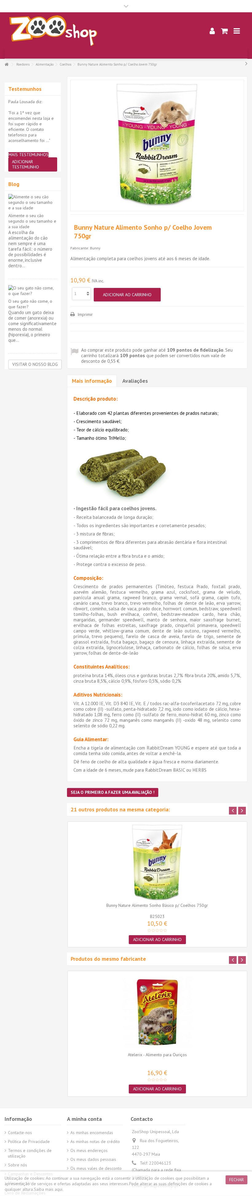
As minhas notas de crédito (95, 1141)
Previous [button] (233, 810)
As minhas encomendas (91, 1132)
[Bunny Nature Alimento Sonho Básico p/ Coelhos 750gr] (157, 863)
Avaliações (135, 380)
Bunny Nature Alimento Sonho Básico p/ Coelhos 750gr (157, 905)
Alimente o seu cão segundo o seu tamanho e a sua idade (32, 221)
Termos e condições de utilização (30, 1153)
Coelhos (65, 64)
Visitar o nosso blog (35, 364)
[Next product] (246, 63)
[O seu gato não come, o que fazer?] (32, 290)
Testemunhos (24, 88)
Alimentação (44, 64)
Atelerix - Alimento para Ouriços (157, 1054)
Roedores (23, 64)
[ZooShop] (100, 30)
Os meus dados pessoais (93, 1159)
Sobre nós (17, 1165)
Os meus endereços (89, 1150)
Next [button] (242, 810)
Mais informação (92, 380)
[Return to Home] (6, 64)
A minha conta (84, 1118)
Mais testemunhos (28, 154)
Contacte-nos (20, 1132)
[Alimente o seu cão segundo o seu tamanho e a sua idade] (32, 202)
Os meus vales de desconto (96, 1168)
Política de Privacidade (29, 1141)
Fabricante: (79, 248)
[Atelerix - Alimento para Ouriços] (157, 1012)
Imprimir (84, 314)
